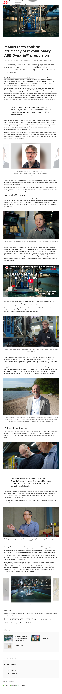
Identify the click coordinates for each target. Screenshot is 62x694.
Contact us (18, 2)
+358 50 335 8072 (12, 673)
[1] (5, 613)
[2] (5, 618)
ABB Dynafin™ (51, 88)
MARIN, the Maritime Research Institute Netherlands (19, 77)
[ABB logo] (5, 2)
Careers (17, 4)
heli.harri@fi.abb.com (13, 670)
